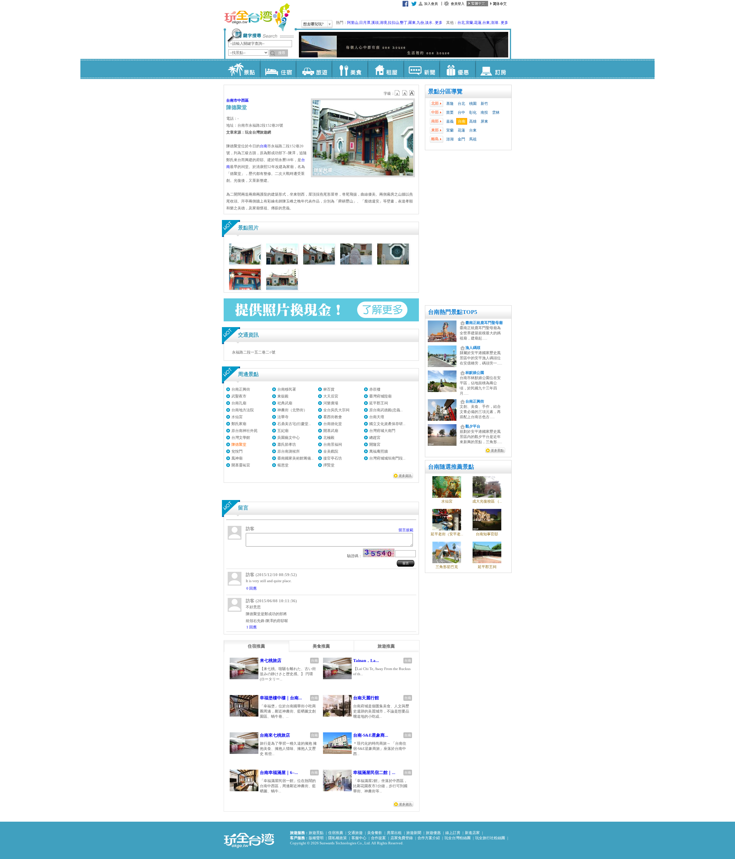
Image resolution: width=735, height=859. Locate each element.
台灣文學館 (240, 437)
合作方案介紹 (428, 838)
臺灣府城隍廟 (380, 396)
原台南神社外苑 (244, 430)
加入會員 (431, 4)
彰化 (473, 112)
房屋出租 (394, 833)
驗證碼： (354, 556)
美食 (350, 69)
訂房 (493, 69)
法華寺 (283, 417)
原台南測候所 (288, 451)
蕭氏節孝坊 (286, 444)
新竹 (484, 103)
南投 (484, 112)
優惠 (457, 69)
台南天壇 (376, 417)
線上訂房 (452, 833)
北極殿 (328, 437)
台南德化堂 (332, 424)
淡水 (428, 22)
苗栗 (450, 112)
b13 (405, 93)
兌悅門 (237, 451)
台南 (461, 121)
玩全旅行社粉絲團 (490, 838)
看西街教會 (332, 417)
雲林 (496, 112)
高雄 (473, 121)
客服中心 (358, 838)
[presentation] (256, 646)
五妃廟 (283, 430)
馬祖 (473, 139)
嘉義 (450, 121)
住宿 (278, 69)
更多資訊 (405, 475)
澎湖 (494, 22)
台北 (461, 22)
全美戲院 (330, 451)
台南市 (231, 100)
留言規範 (406, 530)
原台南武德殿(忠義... (386, 410)
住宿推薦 (335, 833)
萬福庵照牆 (378, 451)
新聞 (421, 69)
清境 (383, 22)
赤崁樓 (374, 389)
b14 (412, 93)
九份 (420, 22)
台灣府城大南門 (382, 430)
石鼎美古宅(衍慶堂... (294, 424)
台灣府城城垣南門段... (387, 458)
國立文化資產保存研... (387, 424)
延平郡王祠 (378, 403)
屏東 (484, 121)
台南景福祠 (332, 444)
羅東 (412, 22)
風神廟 (237, 458)
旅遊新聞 (413, 833)
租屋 (385, 69)
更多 (438, 22)
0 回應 (251, 588)
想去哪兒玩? (313, 24)
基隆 (450, 103)
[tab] (256, 646)
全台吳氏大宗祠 (336, 410)
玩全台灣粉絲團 (457, 838)
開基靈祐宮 (240, 465)
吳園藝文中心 (288, 437)
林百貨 (328, 389)
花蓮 (477, 22)
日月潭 (364, 22)
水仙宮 (237, 417)
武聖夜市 (238, 396)
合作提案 (378, 838)
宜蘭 (469, 22)
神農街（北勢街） (292, 410)
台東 (486, 22)
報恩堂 (283, 465)
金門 (461, 139)
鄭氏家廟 (238, 424)
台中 (461, 112)
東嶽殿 (283, 396)
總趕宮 (374, 437)
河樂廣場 (330, 403)
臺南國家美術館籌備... (295, 458)
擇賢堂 (328, 465)
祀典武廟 (284, 403)
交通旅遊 (355, 833)
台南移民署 (286, 389)
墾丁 (403, 22)
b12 (398, 93)
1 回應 (251, 627)
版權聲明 (316, 838)
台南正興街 (240, 389)
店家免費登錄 (401, 838)
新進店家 (472, 833)
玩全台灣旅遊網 (257, 17)
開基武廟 (330, 430)
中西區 (243, 100)
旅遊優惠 (433, 833)
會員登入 (458, 4)
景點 (242, 69)
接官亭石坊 (332, 458)
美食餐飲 (374, 833)
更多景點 (497, 450)
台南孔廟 (238, 403)
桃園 (473, 103)
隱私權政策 (337, 838)
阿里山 (352, 22)
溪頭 (375, 22)
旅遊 (314, 69)
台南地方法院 (242, 410)
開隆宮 (374, 444)
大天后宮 (330, 396)
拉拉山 (393, 22)
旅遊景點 (316, 833)
